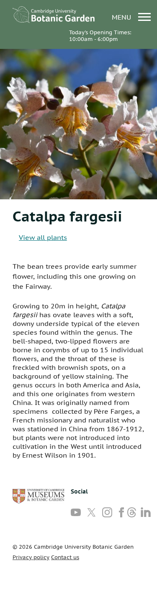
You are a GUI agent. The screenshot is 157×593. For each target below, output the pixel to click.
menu (122, 17)
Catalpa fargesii (67, 216)
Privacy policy (31, 557)
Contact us (65, 557)
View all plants (43, 237)
